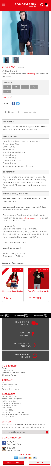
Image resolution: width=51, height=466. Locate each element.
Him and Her (8, 410)
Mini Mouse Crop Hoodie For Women (12, 291)
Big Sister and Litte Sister (14, 412)
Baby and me (8, 417)
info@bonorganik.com (31, 218)
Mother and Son (9, 405)
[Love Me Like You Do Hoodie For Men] (25, 31)
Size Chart (9, 71)
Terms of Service (10, 387)
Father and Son (9, 401)
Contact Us (7, 370)
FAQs (4, 368)
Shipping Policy (9, 375)
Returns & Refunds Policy (13, 373)
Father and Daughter (12, 399)
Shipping (31, 74)
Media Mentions (9, 385)
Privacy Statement (11, 389)
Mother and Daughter (12, 403)
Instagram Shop (9, 396)
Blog (4, 382)
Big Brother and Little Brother (16, 414)
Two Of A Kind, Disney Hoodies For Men (38, 291)
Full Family (7, 408)
